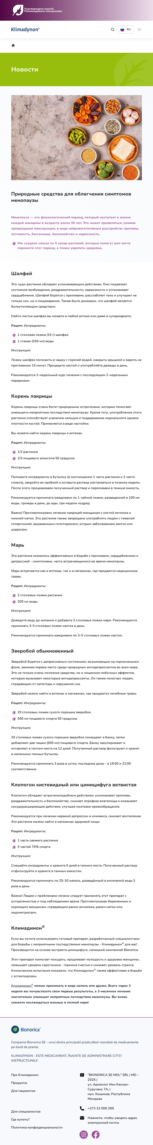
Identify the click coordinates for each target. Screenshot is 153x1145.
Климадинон (22, 986)
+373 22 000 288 (101, 1108)
